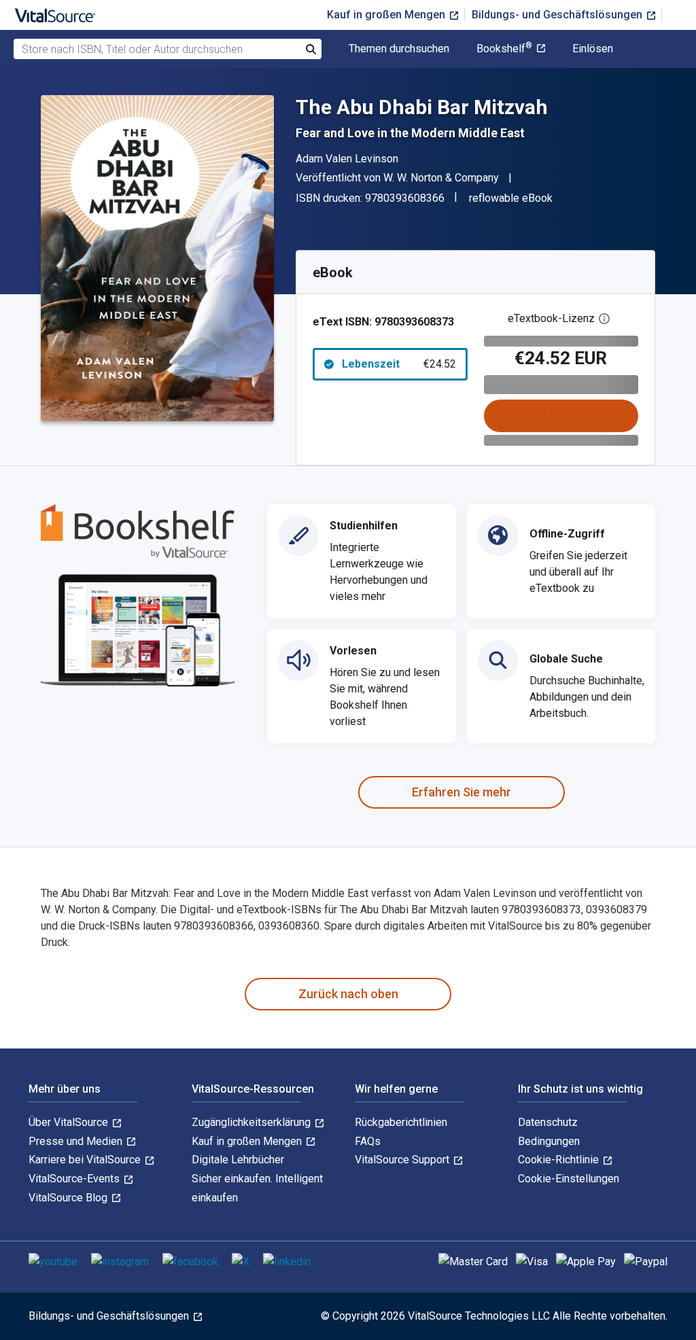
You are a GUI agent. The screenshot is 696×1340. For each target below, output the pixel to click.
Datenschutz (548, 1122)
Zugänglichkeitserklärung (252, 1122)
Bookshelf (504, 48)
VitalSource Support (403, 1159)
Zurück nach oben (348, 994)
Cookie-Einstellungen (568, 1178)
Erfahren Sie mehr (461, 792)
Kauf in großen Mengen (387, 14)
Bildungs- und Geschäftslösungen (558, 14)
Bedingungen (549, 1141)
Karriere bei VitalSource (86, 1159)
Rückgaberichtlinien (401, 1122)
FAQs (368, 1141)
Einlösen (592, 48)
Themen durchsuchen (399, 48)
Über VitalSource (70, 1122)
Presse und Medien (77, 1141)
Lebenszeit (399, 363)
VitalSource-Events (75, 1178)
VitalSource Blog (69, 1197)
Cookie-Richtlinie (560, 1159)
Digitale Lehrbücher (238, 1159)
